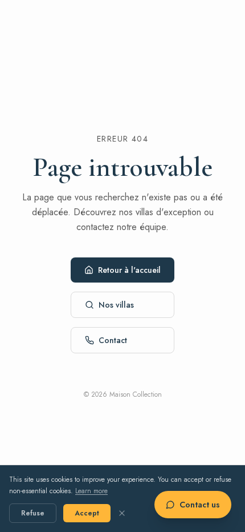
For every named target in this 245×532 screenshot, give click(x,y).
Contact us (199, 504)
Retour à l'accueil (129, 270)
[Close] (121, 513)
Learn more (91, 491)
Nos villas (116, 305)
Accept (87, 513)
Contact (113, 340)
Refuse (32, 513)
